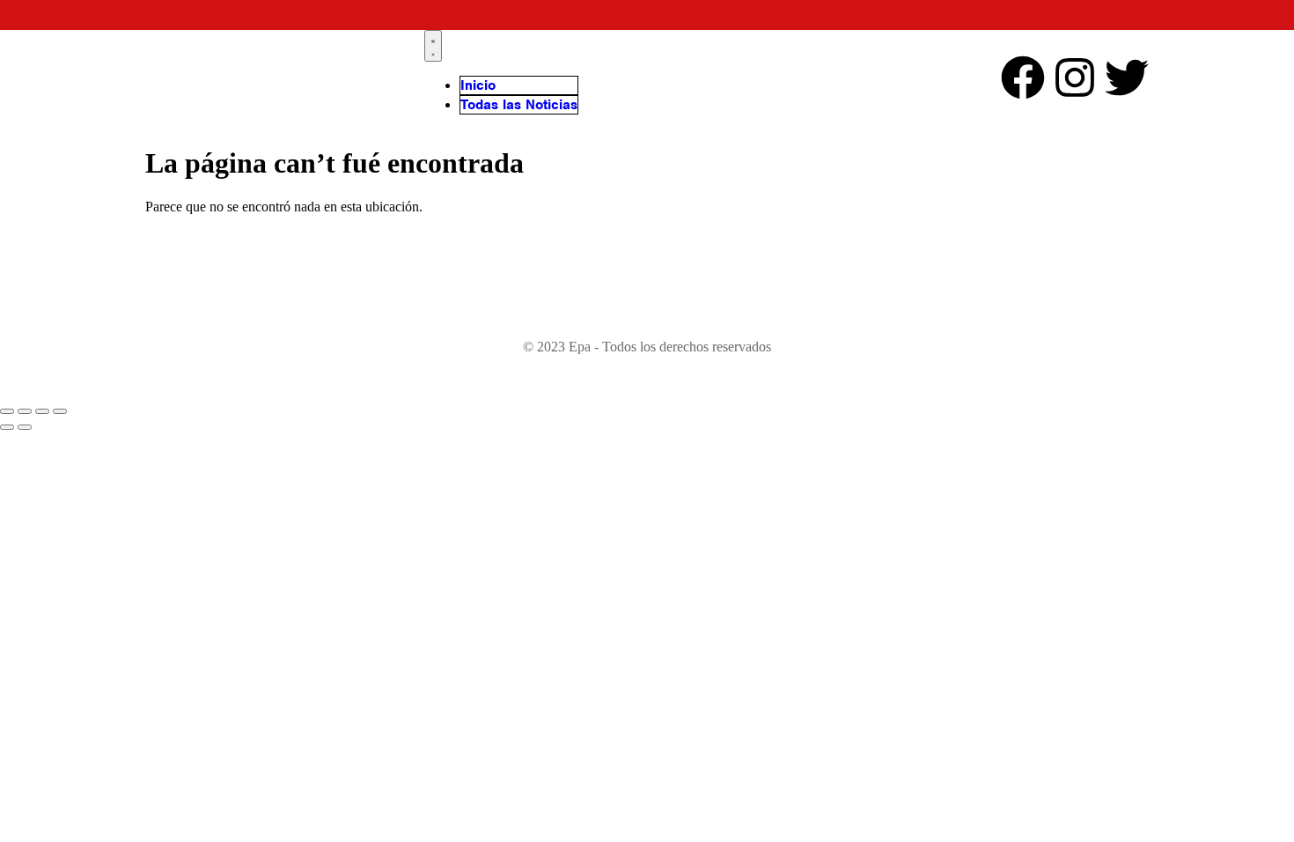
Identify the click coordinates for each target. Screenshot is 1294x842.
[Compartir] (42, 411)
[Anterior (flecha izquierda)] (7, 427)
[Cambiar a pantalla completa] (25, 411)
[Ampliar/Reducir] (7, 411)
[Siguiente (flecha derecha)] (25, 427)
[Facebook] (1023, 77)
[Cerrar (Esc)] (60, 411)
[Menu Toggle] (433, 46)
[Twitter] (1127, 77)
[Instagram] (1075, 77)
